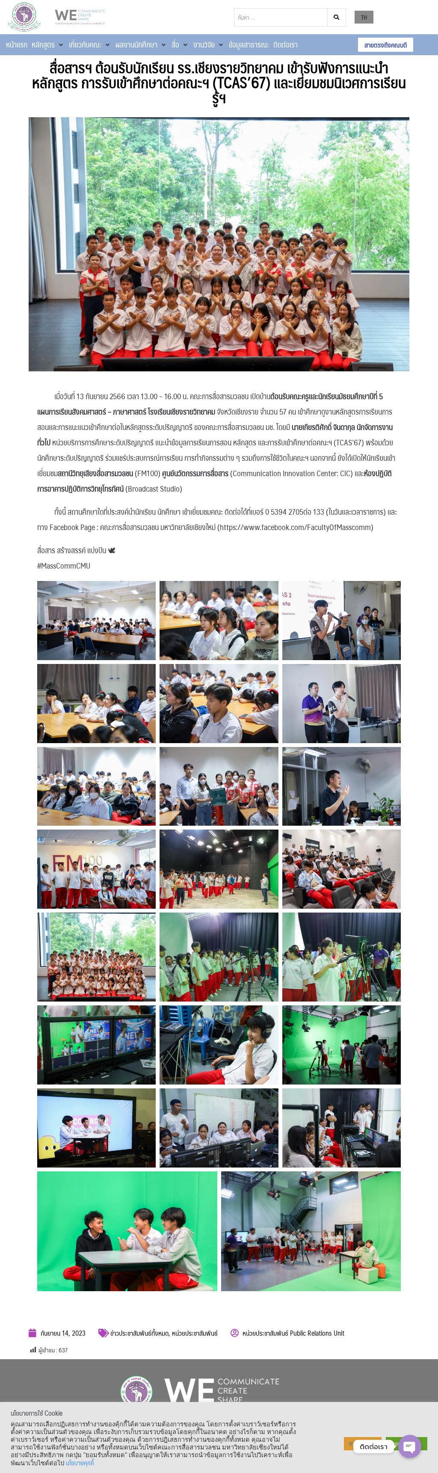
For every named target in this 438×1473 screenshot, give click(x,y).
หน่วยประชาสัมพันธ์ (195, 1333)
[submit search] (337, 17)
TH (364, 17)
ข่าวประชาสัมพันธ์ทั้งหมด (139, 1333)
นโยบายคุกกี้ (80, 1463)
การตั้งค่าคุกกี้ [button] (362, 1443)
